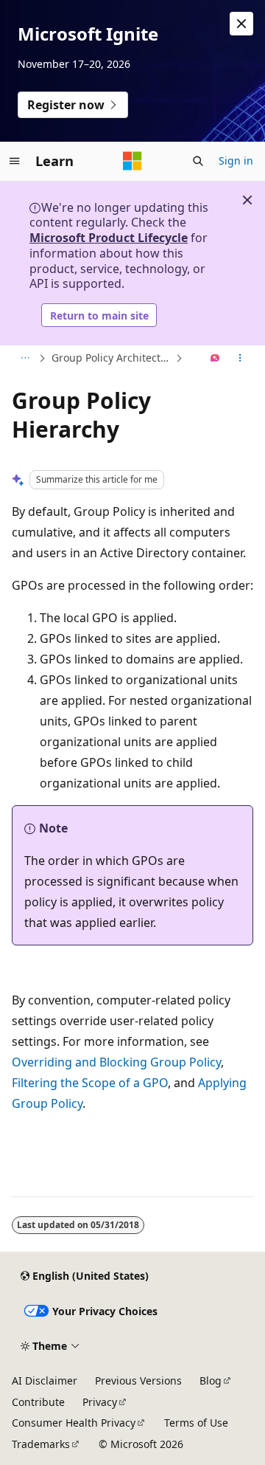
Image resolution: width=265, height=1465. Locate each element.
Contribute (38, 1402)
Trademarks (41, 1444)
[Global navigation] (14, 161)
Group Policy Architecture (112, 358)
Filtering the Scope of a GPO (90, 1083)
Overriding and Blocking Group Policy (116, 1062)
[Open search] (198, 161)
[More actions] (240, 358)
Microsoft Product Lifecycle (108, 238)
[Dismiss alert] (241, 23)
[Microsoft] (132, 160)
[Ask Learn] (215, 358)
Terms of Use (196, 1423)
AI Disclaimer (44, 1380)
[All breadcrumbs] (25, 358)
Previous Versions (138, 1380)
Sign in (236, 161)
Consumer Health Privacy (73, 1423)
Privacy (99, 1402)
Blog (210, 1380)
